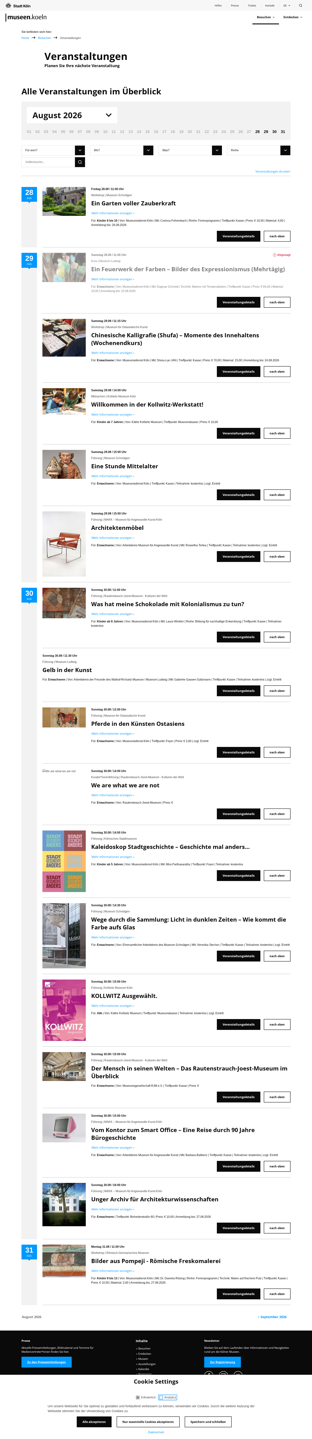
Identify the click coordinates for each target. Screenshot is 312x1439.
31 (283, 131)
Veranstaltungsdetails (239, 236)
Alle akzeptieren (94, 1422)
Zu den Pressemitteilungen (46, 1362)
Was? (166, 150)
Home (25, 38)
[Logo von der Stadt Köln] (17, 5)
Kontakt (269, 5)
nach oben (277, 236)
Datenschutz (156, 1432)
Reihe (235, 150)
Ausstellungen (147, 1364)
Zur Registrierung (222, 1362)
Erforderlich (148, 1397)
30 (274, 131)
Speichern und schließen (208, 1422)
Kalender (143, 1369)
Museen (143, 1358)
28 (257, 131)
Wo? (97, 150)
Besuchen (45, 38)
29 (266, 131)
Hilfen (220, 6)
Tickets (252, 5)
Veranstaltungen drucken (272, 171)
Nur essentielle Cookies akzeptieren (148, 1422)
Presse (235, 5)
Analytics (170, 1397)
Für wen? (31, 150)
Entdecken (144, 1353)
